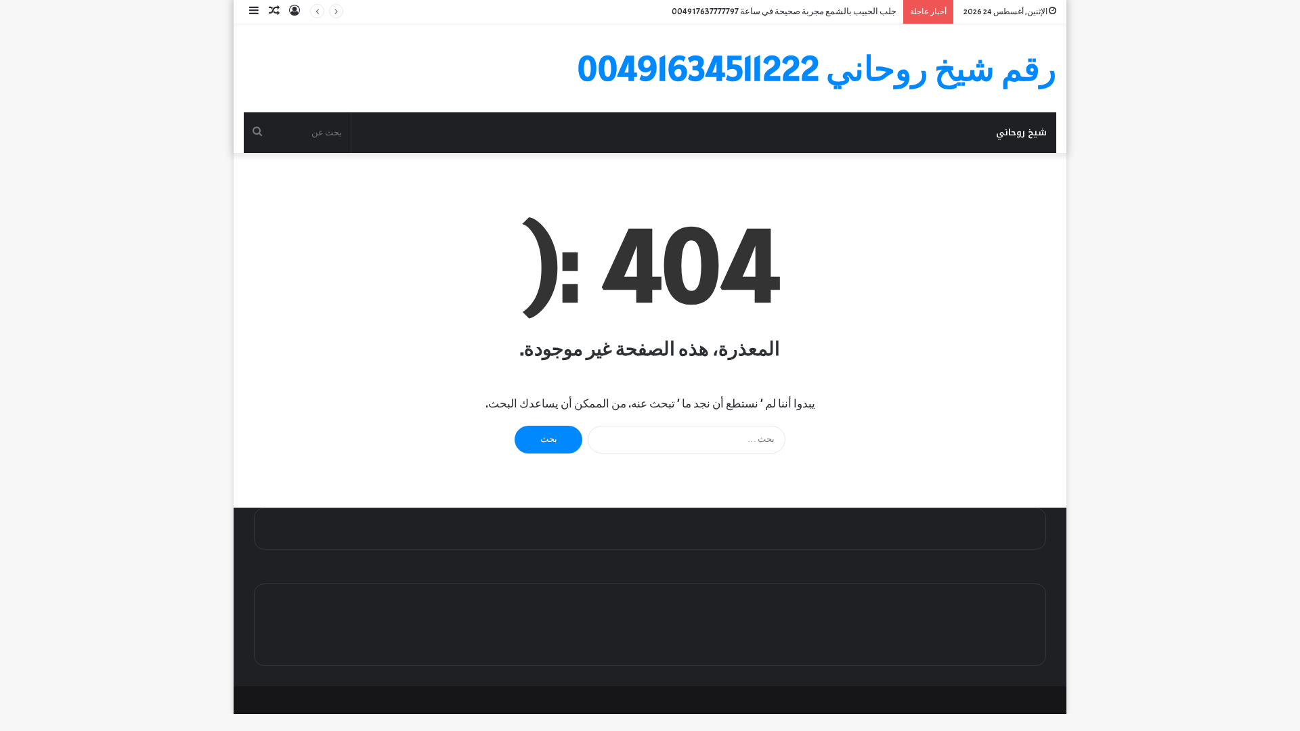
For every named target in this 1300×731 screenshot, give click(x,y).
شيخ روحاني (1021, 132)
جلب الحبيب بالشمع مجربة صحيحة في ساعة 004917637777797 (784, 11)
